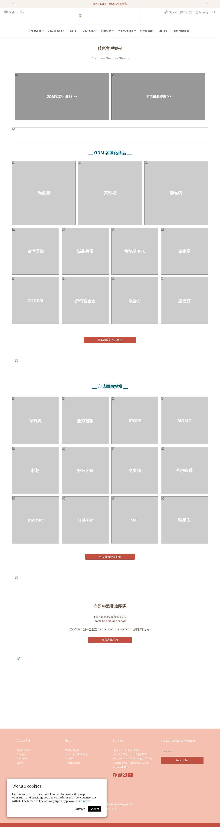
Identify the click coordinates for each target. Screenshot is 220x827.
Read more (83, 801)
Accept (94, 809)
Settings (79, 809)
